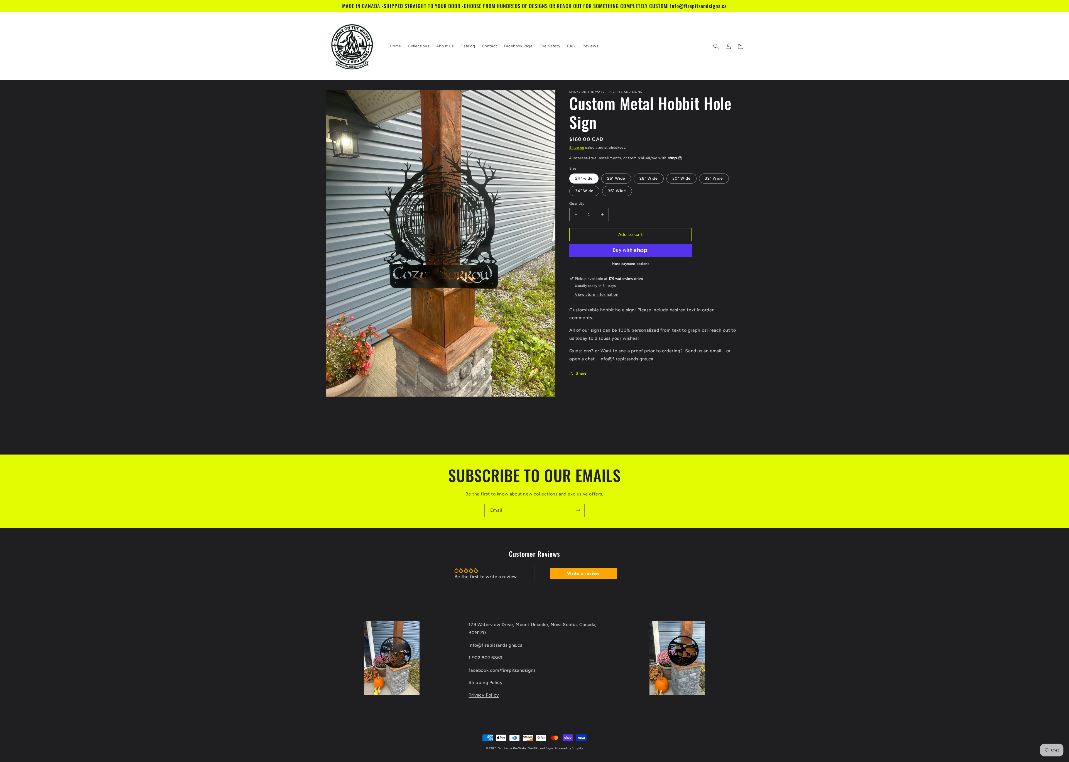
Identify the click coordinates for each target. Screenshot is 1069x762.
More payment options (630, 264)
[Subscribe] (578, 510)
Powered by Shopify (569, 748)
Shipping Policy (485, 682)
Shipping (576, 148)
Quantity (576, 203)
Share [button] (581, 373)
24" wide (584, 178)
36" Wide (617, 191)
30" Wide (681, 178)
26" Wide (616, 178)
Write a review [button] (583, 573)
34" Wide (584, 191)
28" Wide (648, 178)
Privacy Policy (484, 695)
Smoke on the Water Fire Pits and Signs (526, 748)
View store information (596, 294)
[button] (716, 46)
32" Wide (714, 178)
